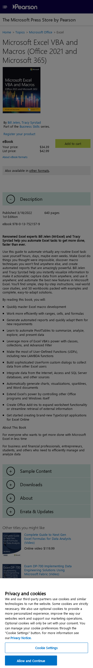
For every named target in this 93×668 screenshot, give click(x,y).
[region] (46, 623)
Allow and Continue (31, 661)
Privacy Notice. (20, 638)
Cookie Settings (46, 648)
